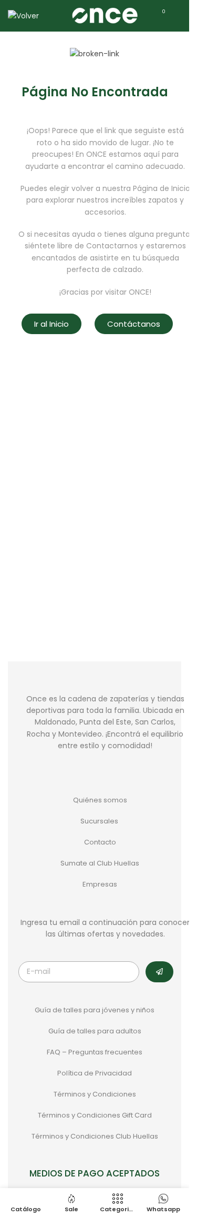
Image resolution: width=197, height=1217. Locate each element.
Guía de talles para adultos (94, 1031)
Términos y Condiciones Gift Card (95, 1115)
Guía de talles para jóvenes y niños (94, 1010)
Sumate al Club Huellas (99, 863)
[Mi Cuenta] (180, 15)
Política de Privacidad (94, 1073)
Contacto (100, 842)
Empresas (99, 884)
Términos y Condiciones (95, 1094)
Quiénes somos (100, 800)
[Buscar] (53, 15)
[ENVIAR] (159, 971)
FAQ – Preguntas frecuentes (94, 1052)
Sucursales (100, 821)
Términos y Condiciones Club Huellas (95, 1136)
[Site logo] (104, 15)
